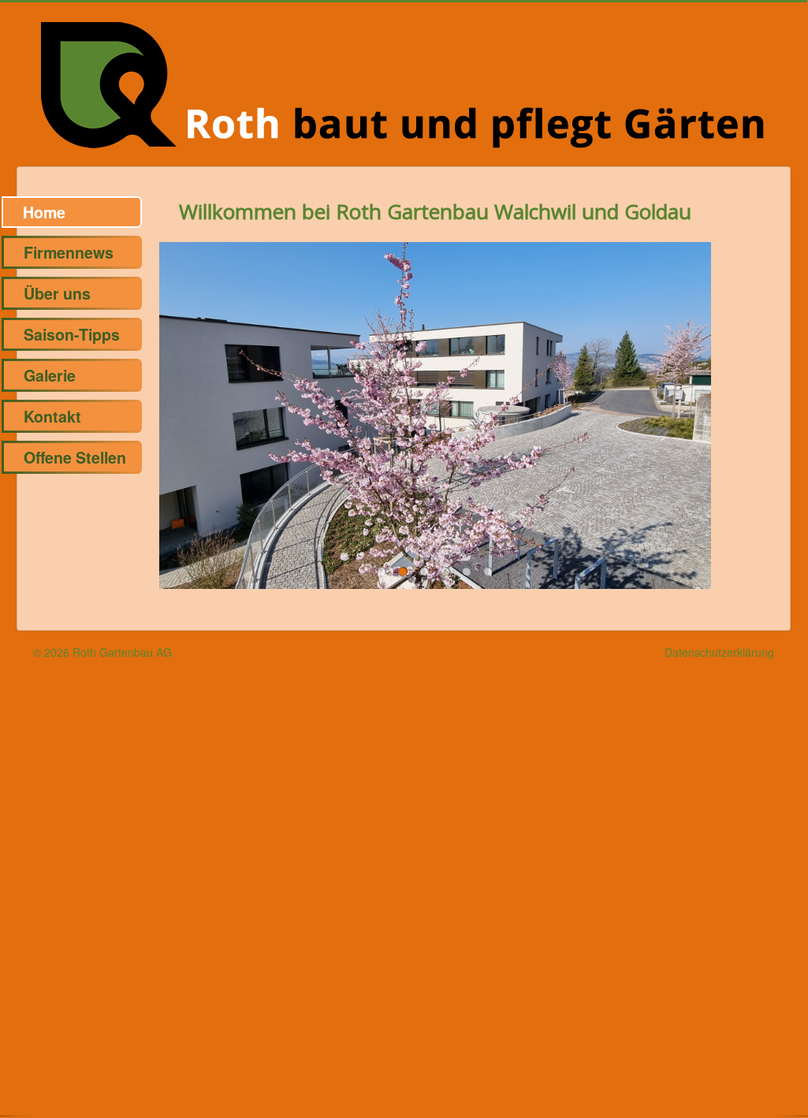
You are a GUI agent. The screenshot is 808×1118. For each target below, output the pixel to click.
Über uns (57, 293)
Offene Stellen (75, 457)
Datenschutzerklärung (719, 652)
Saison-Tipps (72, 334)
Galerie (50, 375)
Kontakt (52, 416)
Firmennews (69, 252)
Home (44, 212)
